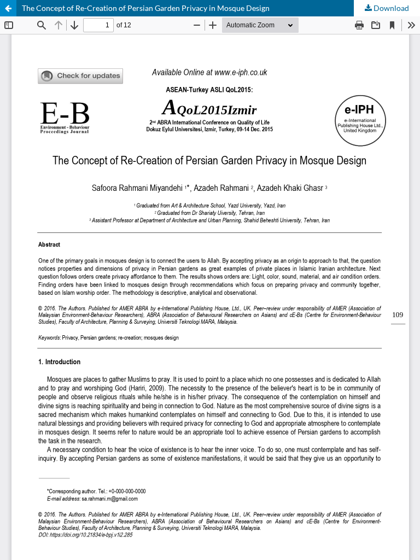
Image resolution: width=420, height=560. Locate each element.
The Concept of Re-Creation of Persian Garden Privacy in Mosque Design (146, 8)
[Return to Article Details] (8, 8)
